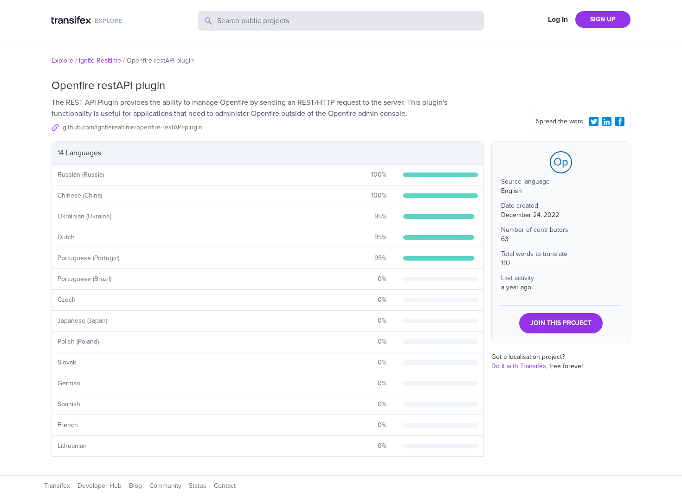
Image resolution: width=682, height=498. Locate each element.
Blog (135, 486)
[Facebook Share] (619, 121)
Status (197, 486)
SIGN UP (603, 19)
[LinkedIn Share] (606, 121)
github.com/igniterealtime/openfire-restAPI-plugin (132, 127)
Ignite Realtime (100, 60)
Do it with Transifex (518, 366)
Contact (225, 486)
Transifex (57, 486)
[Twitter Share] (593, 121)
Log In (558, 19)
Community (165, 486)
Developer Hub (99, 486)
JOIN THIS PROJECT (561, 323)
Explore (62, 60)
